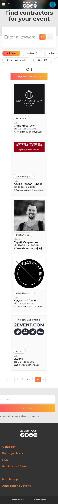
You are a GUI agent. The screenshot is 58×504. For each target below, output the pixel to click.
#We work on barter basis (26, 364)
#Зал (28, 131)
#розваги (37, 190)
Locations (21, 118)
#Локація (19, 131)
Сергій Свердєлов (26, 242)
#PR (31, 306)
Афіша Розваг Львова (28, 184)
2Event (18, 358)
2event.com (15, 499)
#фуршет (37, 131)
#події (27, 190)
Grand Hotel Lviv (24, 125)
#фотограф (32, 248)
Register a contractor (29, 76)
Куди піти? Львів (25, 300)
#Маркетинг (21, 306)
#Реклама (40, 306)
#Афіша (18, 190)
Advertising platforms (25, 176)
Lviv (16, 122)
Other (19, 351)
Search (42, 37)
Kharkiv (18, 239)
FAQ (5, 459)
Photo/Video (22, 235)
